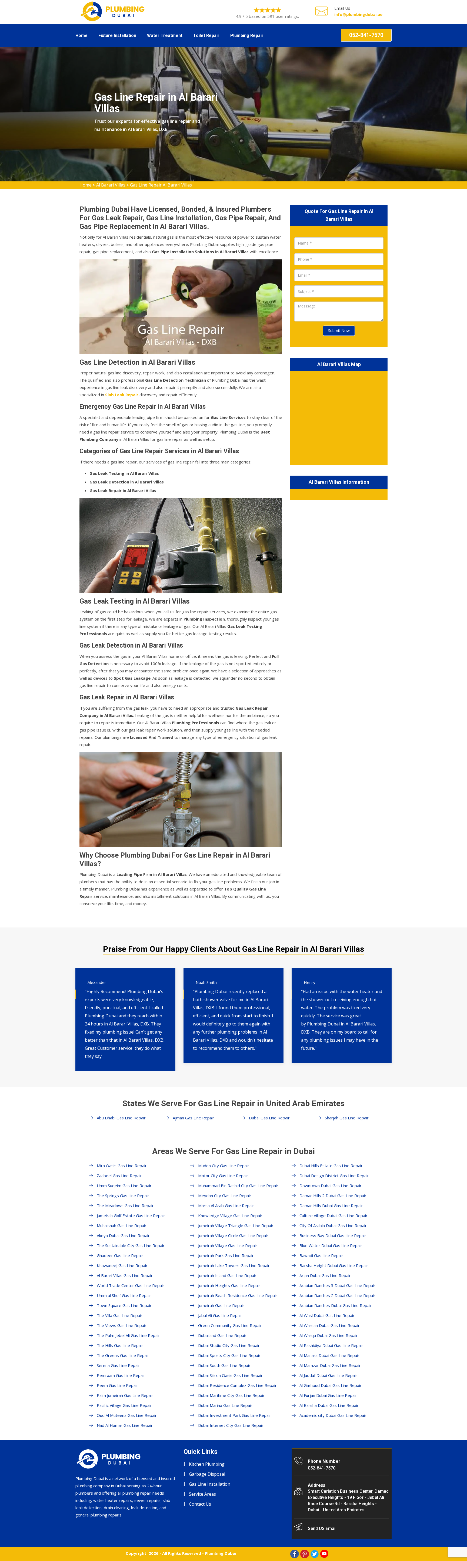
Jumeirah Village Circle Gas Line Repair (233, 1235)
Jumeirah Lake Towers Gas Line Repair (234, 1265)
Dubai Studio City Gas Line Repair (229, 1345)
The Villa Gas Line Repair (119, 1315)
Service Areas (202, 1494)
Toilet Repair (206, 35)
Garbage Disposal (207, 1474)
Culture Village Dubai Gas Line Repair (333, 1215)
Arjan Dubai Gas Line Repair (325, 1275)
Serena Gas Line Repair (118, 1365)
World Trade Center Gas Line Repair (130, 1285)
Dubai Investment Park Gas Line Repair (234, 1415)
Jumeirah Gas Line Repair (221, 1305)
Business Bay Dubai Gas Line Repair (332, 1235)
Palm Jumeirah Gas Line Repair (125, 1395)
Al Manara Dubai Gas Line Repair (329, 1355)
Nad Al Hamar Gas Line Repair (125, 1425)
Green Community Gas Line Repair (230, 1325)
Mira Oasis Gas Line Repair (122, 1165)
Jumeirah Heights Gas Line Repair (229, 1285)
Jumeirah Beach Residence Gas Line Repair (237, 1295)
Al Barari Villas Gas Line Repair (125, 1275)
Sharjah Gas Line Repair (347, 1117)
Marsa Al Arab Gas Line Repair (226, 1205)
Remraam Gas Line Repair (121, 1375)
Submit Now (339, 330)
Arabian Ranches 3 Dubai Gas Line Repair (337, 1285)
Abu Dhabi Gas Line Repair (121, 1117)
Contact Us (200, 1504)
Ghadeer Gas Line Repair (120, 1255)
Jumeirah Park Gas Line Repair (226, 1255)
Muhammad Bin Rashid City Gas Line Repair (238, 1185)
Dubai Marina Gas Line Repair (225, 1405)
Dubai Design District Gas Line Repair (334, 1175)
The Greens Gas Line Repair (123, 1355)
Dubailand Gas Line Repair (222, 1335)
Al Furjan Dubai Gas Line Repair (328, 1395)
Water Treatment (164, 35)
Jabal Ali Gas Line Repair (220, 1315)
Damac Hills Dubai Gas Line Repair (331, 1205)
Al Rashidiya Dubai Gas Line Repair (331, 1345)
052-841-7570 (366, 35)
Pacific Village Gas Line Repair (124, 1405)
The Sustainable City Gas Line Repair (131, 1245)
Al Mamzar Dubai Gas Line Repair (330, 1365)
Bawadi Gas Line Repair (321, 1255)
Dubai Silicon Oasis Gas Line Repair (230, 1375)
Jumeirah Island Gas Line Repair (227, 1275)
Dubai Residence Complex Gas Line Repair (237, 1385)
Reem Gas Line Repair (117, 1385)
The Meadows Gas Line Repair (125, 1205)
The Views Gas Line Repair (121, 1325)
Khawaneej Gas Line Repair (122, 1265)
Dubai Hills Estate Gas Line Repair (331, 1165)
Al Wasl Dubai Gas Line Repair (327, 1315)
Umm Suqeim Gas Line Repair (124, 1185)
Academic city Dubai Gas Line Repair (332, 1415)
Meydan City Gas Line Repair (224, 1195)
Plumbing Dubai (220, 1553)
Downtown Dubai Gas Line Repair (330, 1185)
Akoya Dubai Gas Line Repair (123, 1235)
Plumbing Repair (246, 35)
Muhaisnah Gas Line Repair (121, 1225)
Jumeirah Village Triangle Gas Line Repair (235, 1225)
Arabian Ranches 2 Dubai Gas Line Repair (337, 1295)
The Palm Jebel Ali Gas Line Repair (128, 1335)
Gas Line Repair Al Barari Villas (161, 185)
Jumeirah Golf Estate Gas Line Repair (131, 1215)
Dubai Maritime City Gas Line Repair (231, 1395)
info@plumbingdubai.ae (358, 14)
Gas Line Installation (209, 1484)
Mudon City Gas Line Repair (223, 1165)
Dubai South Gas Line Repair (224, 1365)
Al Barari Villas (110, 185)
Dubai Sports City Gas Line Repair (229, 1355)
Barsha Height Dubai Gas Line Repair (333, 1265)
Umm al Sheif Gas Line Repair (124, 1295)
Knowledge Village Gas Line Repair (230, 1215)
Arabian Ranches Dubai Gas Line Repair (335, 1305)
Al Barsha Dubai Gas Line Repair (329, 1405)
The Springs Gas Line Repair (123, 1195)
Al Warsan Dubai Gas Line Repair (329, 1325)
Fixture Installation (117, 35)
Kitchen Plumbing (207, 1464)
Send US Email (322, 1528)
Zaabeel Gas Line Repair (119, 1175)
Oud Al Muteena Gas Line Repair (127, 1415)
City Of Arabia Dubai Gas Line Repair (333, 1225)
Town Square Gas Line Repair (124, 1305)
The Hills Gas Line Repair (120, 1345)
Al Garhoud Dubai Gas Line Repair (330, 1385)
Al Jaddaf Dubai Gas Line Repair (328, 1375)
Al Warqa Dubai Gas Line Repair (328, 1335)
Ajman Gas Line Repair (193, 1117)
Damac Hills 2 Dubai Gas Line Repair (332, 1195)
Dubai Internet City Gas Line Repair (230, 1425)
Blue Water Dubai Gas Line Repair (330, 1245)
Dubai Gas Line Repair (269, 1117)
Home (81, 35)
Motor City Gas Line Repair (223, 1175)
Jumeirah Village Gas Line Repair (227, 1245)
